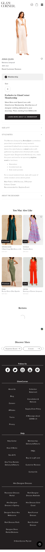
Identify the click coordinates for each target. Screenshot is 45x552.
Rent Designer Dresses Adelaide (33, 494)
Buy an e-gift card (33, 458)
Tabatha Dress (28, 249)
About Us (12, 389)
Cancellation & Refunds (33, 400)
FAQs (33, 451)
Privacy (12, 424)
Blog (12, 396)
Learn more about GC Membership (22, 117)
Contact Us (33, 472)
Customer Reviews (33, 465)
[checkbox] (6, 77)
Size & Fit (6, 128)
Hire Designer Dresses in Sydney (12, 503)
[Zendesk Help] (40, 544)
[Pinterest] (37, 370)
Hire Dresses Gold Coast (33, 503)
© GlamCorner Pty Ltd (22, 541)
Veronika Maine (6, 247)
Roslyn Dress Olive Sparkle (11, 291)
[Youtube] (30, 370)
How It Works (12, 448)
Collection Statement (33, 390)
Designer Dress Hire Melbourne (12, 513)
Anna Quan (27, 141)
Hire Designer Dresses (22, 483)
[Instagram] (22, 370)
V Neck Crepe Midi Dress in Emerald (12, 249)
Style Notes (7, 134)
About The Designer (10, 196)
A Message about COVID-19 (33, 417)
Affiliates (12, 410)
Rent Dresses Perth (12, 522)
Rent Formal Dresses (33, 513)
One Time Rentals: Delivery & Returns (12, 463)
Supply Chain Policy (33, 409)
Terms (12, 417)
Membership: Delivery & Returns (33, 442)
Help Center (12, 441)
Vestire (25, 289)
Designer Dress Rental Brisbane (12, 530)
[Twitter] (15, 370)
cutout (26, 149)
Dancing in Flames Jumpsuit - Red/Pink (33, 291)
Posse (4, 289)
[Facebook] (7, 370)
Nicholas (26, 247)
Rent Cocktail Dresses (33, 523)
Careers (12, 403)
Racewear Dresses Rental (12, 494)
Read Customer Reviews (11, 69)
